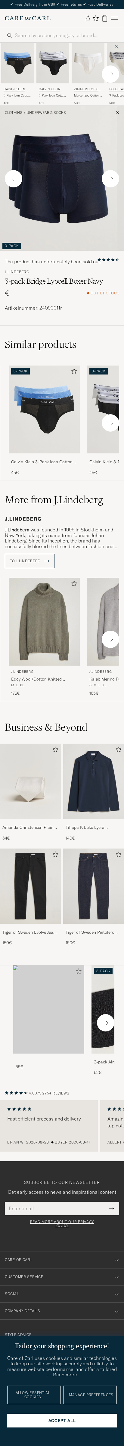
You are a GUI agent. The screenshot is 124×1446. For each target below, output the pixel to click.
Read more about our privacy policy (62, 1223)
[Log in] (88, 18)
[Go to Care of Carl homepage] (28, 18)
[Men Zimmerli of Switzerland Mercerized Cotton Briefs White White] (88, 63)
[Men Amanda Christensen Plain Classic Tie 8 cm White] (30, 781)
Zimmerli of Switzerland (87, 89)
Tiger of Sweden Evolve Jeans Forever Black (30, 933)
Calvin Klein (14, 89)
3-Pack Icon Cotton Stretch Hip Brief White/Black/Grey (52, 96)
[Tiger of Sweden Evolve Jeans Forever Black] (30, 927)
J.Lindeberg (17, 272)
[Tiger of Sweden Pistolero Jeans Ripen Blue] (93, 927)
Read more (65, 1374)
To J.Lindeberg (26, 561)
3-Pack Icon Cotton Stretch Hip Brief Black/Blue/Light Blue (17, 96)
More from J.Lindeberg (54, 499)
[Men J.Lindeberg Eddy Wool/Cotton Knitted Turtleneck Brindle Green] (44, 622)
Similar (40, 344)
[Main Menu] (114, 18)
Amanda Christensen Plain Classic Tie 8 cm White (28, 828)
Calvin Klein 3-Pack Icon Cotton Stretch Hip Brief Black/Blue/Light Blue (44, 462)
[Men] (48, 1009)
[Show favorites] (95, 18)
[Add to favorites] (72, 373)
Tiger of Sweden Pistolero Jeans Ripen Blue (90, 933)
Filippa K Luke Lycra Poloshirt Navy (85, 828)
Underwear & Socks (46, 113)
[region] (62, 1126)
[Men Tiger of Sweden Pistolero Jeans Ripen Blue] (93, 886)
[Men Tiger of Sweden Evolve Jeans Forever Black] (30, 886)
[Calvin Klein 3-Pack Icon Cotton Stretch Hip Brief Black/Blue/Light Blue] (44, 457)
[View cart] (105, 18)
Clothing (14, 113)
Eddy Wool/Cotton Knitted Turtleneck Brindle (36, 679)
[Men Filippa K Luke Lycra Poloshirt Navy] (93, 781)
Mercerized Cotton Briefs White (87, 96)
